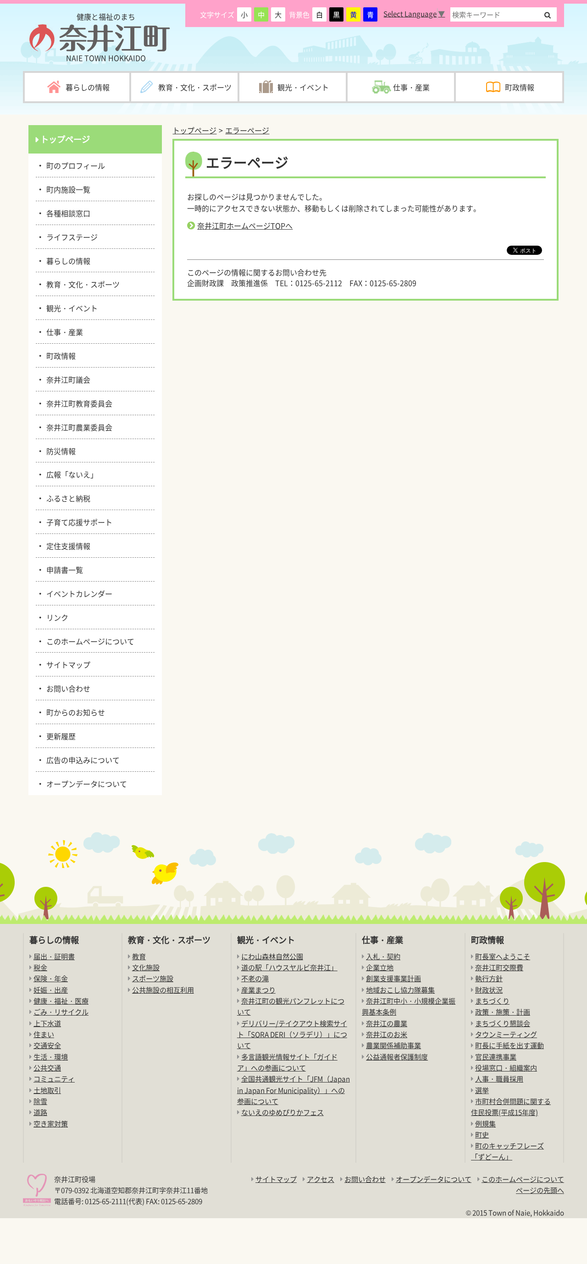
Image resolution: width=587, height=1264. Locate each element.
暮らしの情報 (66, 260)
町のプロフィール (74, 165)
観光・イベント (70, 307)
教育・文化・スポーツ (81, 283)
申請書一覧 (63, 569)
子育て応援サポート (77, 521)
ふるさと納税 (66, 497)
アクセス (320, 1179)
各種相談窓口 (66, 212)
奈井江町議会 (66, 379)
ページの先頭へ (540, 1190)
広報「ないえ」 (70, 473)
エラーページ (247, 130)
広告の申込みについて (81, 759)
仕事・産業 (63, 331)
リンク (55, 616)
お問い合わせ (66, 687)
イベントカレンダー (77, 593)
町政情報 (59, 355)
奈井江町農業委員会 (77, 426)
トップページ (194, 130)
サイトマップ (66, 664)
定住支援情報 (66, 545)
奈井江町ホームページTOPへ (245, 225)
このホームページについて (88, 640)
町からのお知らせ (74, 711)
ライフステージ (70, 236)
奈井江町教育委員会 (77, 402)
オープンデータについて (85, 783)
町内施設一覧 (66, 188)
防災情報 (59, 450)
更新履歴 (59, 735)
